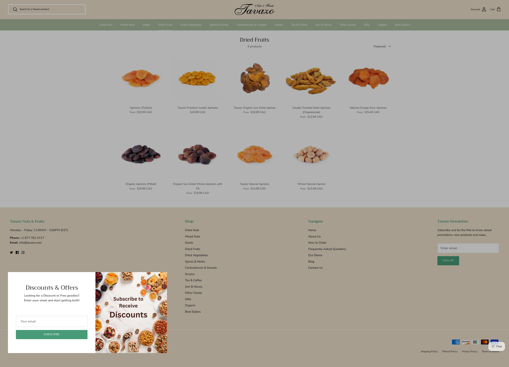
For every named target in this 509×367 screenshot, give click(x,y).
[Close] (162, 277)
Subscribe (52, 334)
